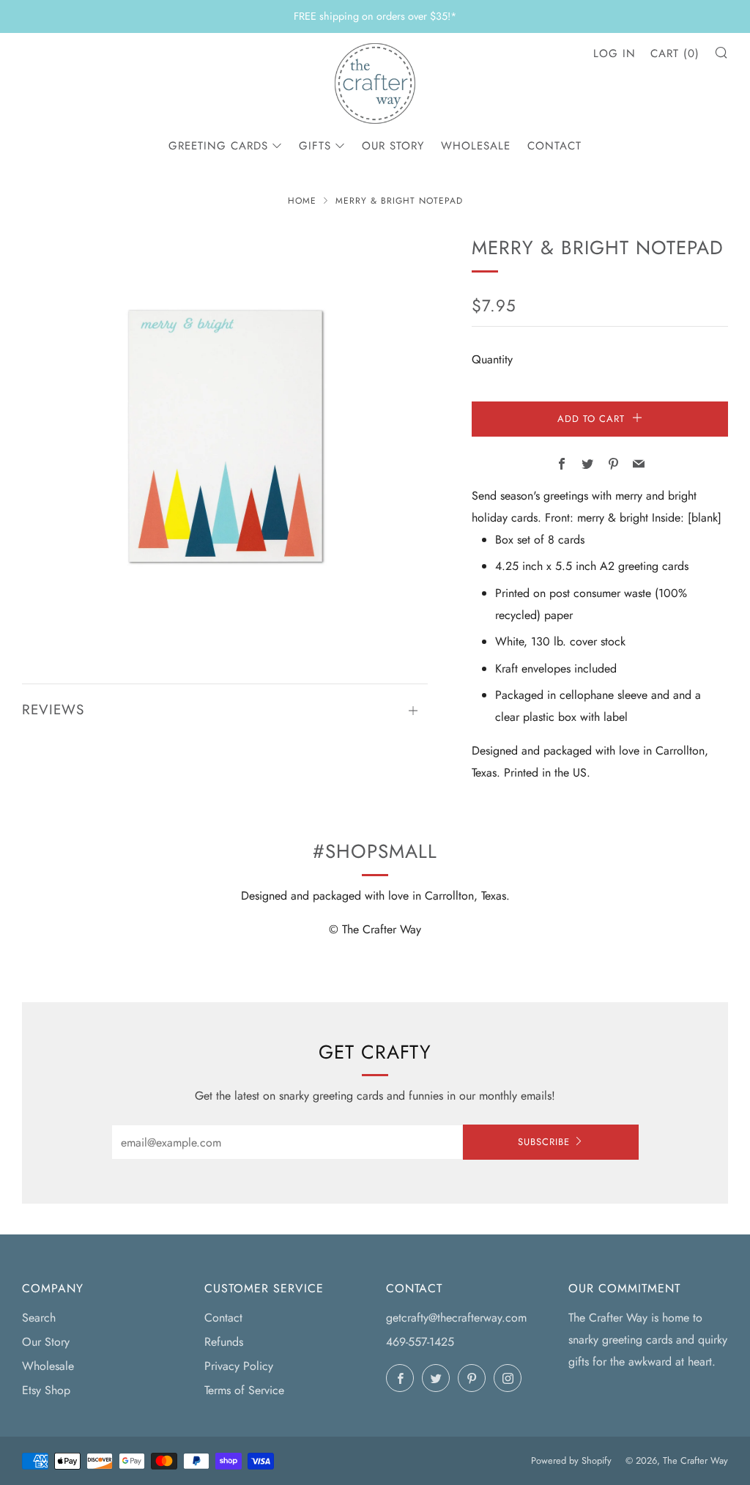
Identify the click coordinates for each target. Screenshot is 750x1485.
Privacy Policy (238, 1366)
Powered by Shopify (571, 1460)
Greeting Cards (218, 146)
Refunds (223, 1341)
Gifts (315, 146)
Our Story (393, 146)
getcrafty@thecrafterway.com (456, 1317)
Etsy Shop (46, 1390)
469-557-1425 (420, 1341)
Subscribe (544, 1142)
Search (39, 1317)
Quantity (492, 359)
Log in (614, 53)
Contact (554, 146)
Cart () (674, 53)
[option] (225, 436)
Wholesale (475, 146)
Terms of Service (244, 1390)
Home (302, 200)
